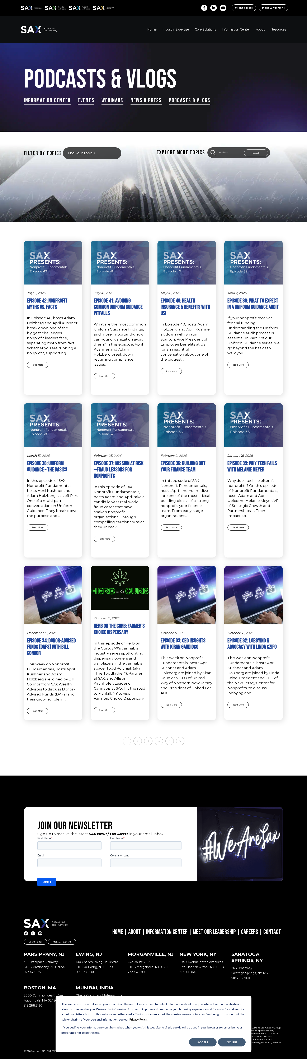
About (134, 932)
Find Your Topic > (81, 153)
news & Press (146, 100)
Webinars (112, 100)
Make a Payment (273, 7)
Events (86, 100)
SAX (23, 7)
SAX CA (49, 7)
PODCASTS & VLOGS (190, 100)
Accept (202, 1042)
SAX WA (74, 7)
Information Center (47, 100)
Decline (231, 1042)
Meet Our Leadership (214, 932)
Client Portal (244, 7)
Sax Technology (100, 8)
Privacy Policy (138, 1019)
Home (117, 932)
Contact (272, 932)
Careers (249, 932)
